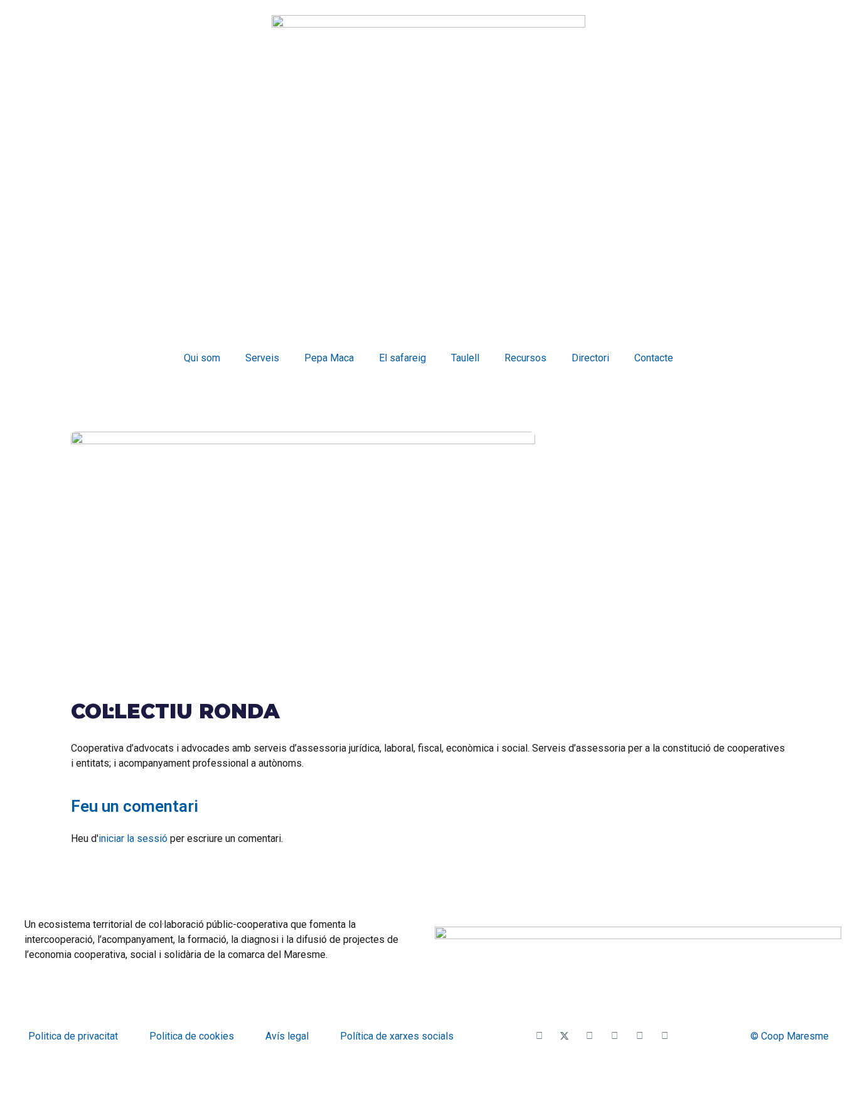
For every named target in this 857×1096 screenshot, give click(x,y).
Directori (590, 358)
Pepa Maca (329, 358)
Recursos (525, 358)
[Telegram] (640, 1036)
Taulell (465, 358)
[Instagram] (614, 1036)
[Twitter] (564, 1036)
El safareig (402, 358)
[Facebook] (539, 1036)
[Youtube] (589, 1036)
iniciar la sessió (133, 838)
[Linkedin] (665, 1036)
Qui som (202, 358)
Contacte (653, 358)
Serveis (262, 358)
